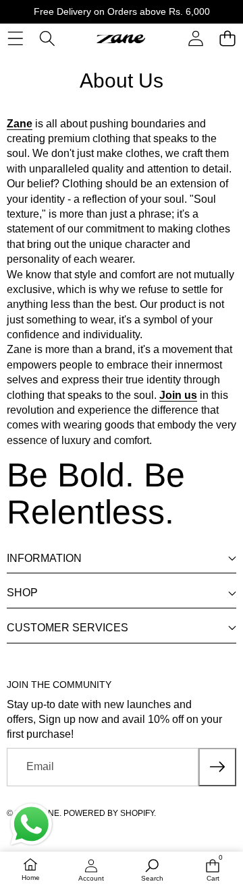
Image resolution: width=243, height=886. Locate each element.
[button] (227, 39)
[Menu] (15, 39)
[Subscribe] (217, 767)
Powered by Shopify (108, 813)
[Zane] (121, 38)
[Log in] (195, 39)
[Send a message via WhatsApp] (31, 824)
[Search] (47, 39)
